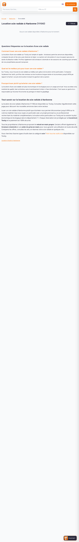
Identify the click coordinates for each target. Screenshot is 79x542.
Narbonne (12, 18)
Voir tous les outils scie (54, 133)
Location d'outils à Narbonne (11, 140)
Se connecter (70, 4)
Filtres (73, 23)
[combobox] (62, 4)
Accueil (4, 18)
